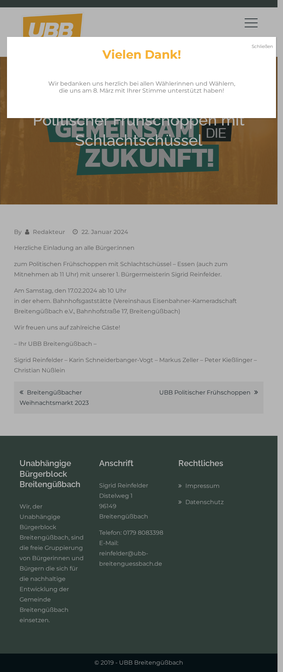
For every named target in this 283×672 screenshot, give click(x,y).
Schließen (262, 46)
